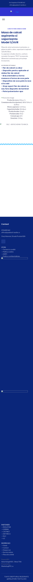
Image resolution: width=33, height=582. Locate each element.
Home (5, 545)
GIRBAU (6, 529)
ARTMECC (7, 534)
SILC (4, 536)
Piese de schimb (8, 554)
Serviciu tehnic (8, 552)
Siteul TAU (17, 562)
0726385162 (21, 2)
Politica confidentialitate (11, 256)
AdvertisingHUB (7, 562)
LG (4, 538)
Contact (6, 548)
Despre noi (7, 550)
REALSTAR (7, 527)
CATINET (6, 531)
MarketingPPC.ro (7, 566)
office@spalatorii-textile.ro (18, 5)
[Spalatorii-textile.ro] (16, 12)
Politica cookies (8, 252)
